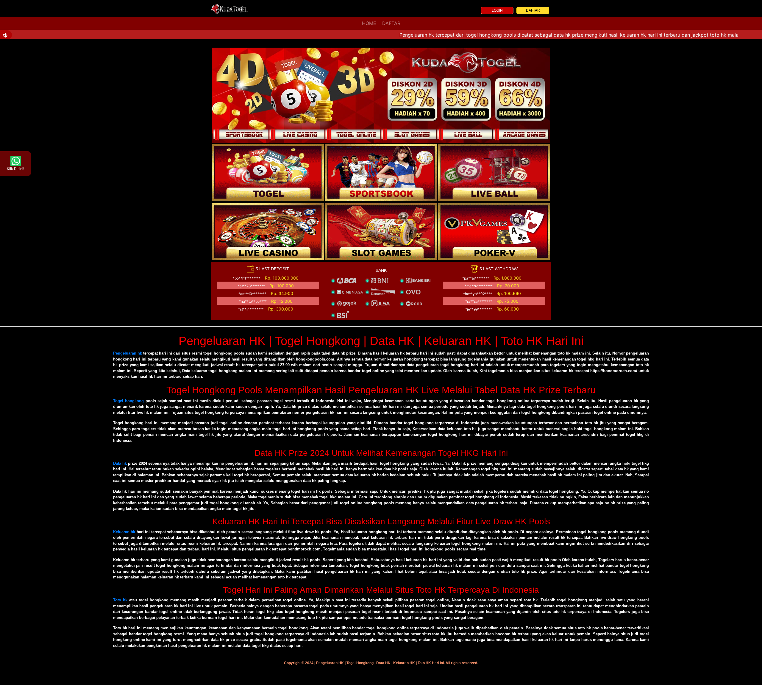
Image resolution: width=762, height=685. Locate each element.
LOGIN (497, 10)
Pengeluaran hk (127, 353)
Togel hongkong (128, 401)
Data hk (120, 463)
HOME (369, 23)
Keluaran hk (124, 532)
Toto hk (120, 600)
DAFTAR (533, 10)
